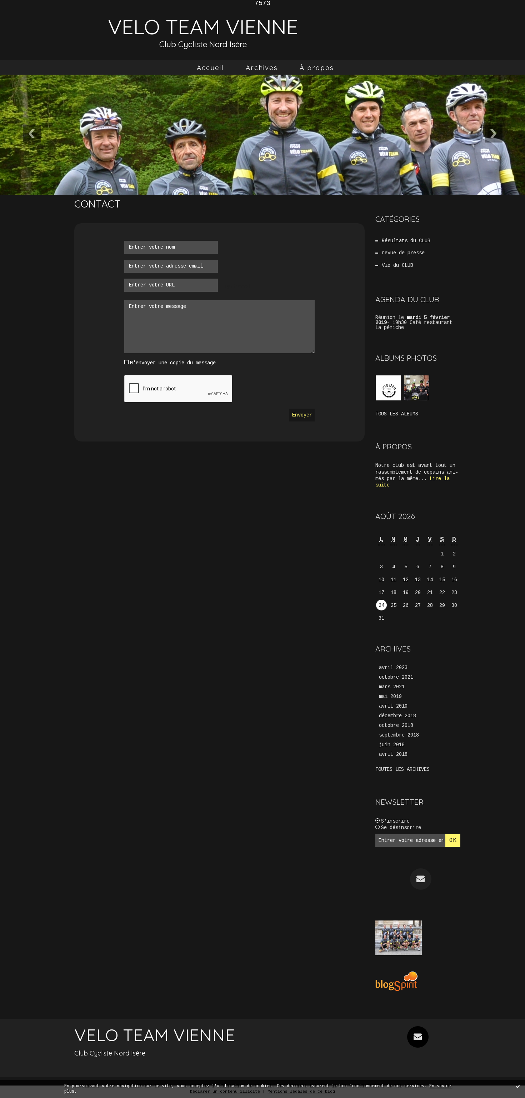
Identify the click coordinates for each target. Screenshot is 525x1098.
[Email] (420, 879)
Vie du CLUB (397, 265)
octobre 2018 (396, 725)
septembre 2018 (399, 735)
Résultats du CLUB (406, 241)
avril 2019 (393, 706)
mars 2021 (392, 687)
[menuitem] (210, 67)
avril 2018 (393, 754)
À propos (317, 67)
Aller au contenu (35, 20)
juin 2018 (392, 745)
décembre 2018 (397, 716)
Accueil (210, 67)
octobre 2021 (396, 677)
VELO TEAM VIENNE (203, 27)
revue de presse (403, 253)
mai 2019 (390, 696)
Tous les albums (396, 414)
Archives (262, 67)
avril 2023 (393, 667)
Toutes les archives (402, 769)
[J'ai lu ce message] (518, 1086)
